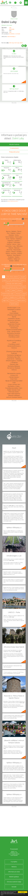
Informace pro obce (14, 872)
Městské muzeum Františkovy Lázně (14, 336)
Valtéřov (10, 259)
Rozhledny (22, 287)
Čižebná (12, 233)
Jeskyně (24, 293)
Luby (10, 27)
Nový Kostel (16, 250)
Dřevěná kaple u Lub (13, 308)
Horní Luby (16, 42)
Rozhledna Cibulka (14, 319)
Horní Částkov (10, 237)
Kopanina (10, 240)
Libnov (14, 244)
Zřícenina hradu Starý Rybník (14, 316)
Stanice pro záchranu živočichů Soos (14, 321)
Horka (17, 235)
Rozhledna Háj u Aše (13, 357)
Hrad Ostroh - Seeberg (13, 359)
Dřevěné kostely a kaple (7, 293)
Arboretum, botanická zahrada (10, 287)
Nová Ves (9, 250)
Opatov (21, 42)
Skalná (8, 253)
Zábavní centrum (21, 300)
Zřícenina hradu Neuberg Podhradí (14, 352)
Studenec (11, 257)
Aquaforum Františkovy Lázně (14, 341)
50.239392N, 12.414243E (14, 33)
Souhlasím (22, 892)
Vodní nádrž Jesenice (13, 393)
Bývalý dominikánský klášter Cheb (14, 381)
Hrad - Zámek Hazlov (13, 331)
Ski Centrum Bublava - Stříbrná (14, 369)
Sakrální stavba (14, 304)
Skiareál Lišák (14, 364)
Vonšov (11, 261)
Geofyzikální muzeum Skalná (14, 310)
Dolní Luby (9, 22)
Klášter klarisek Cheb (13, 390)
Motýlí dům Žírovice (14, 324)
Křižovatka (17, 242)
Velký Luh (17, 259)
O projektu (14, 861)
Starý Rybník (16, 255)
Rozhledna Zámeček (13, 333)
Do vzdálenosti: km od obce (11, 219)
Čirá (8, 233)
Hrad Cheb (13, 379)
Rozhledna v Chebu (14, 386)
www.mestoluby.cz (11, 36)
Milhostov (19, 246)
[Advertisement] (14, 118)
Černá (19, 231)
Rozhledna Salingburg (14, 355)
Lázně (5, 297)
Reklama (14, 866)
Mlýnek (11, 248)
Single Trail (5, 300)
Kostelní (17, 240)
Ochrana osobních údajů (14, 882)
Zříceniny (19, 290)
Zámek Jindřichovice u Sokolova (14, 347)
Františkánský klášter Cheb (13, 388)
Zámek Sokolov (14, 377)
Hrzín (7, 239)
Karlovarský (11, 29)
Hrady (7, 290)
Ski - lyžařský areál (14, 280)
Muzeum (12, 300)
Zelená (17, 261)
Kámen (12, 239)
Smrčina (13, 253)
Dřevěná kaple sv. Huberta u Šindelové (14, 361)
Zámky (13, 290)
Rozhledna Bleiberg (14, 366)
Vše (3, 277)
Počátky (19, 251)
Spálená (9, 255)
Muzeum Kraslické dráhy (14, 329)
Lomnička (8, 246)
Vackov (17, 257)
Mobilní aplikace (14, 877)
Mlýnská (16, 248)
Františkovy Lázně (14, 344)
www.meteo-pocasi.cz (13, 201)
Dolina (18, 233)
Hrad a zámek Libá (14, 384)
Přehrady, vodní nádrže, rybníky (14, 283)
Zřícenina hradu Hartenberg (14, 327)
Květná (9, 244)
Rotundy (18, 293)
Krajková (10, 242)
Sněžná (19, 253)
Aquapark (23, 277)
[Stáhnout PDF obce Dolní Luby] (22, 45)
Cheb (10, 32)
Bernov (8, 231)
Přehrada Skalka (14, 392)
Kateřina (18, 239)
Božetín (14, 231)
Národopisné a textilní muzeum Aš (14, 374)
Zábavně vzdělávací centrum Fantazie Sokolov (14, 396)
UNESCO (5, 280)
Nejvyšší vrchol (13, 297)
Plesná (13, 251)
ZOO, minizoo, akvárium (12, 277)
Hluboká (11, 235)
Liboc (18, 244)
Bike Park (21, 297)
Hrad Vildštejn (14, 313)
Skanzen (23, 280)
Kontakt (14, 887)
